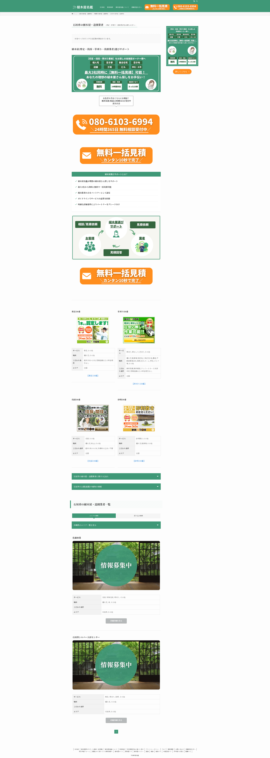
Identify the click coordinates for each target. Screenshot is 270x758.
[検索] (197, 1)
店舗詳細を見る (116, 620)
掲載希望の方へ (190, 749)
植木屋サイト (119, 751)
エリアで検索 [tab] (94, 516)
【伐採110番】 (93, 460)
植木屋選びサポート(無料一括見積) (92, 749)
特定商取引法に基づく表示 (135, 749)
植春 (152, 751)
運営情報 (170, 749)
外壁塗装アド (167, 751)
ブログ (164, 749)
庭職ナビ (188, 751)
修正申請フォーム (84, 751)
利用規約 (122, 749)
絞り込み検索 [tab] (138, 516)
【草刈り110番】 (139, 383)
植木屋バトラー (139, 751)
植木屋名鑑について (111, 749)
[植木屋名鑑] (83, 7)
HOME (77, 749)
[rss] (194, 1)
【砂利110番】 (139, 460)
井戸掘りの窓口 (178, 751)
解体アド (158, 751)
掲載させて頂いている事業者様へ (102, 751)
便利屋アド (128, 751)
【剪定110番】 (93, 375)
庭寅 (147, 751)
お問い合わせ (180, 749)
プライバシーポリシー (152, 749)
